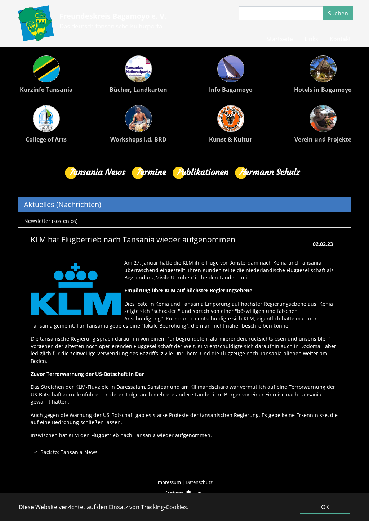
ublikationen (202, 172)
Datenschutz (199, 482)
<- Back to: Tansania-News (66, 452)
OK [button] (325, 507)
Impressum (168, 482)
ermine (151, 172)
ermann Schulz (269, 172)
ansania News (97, 172)
